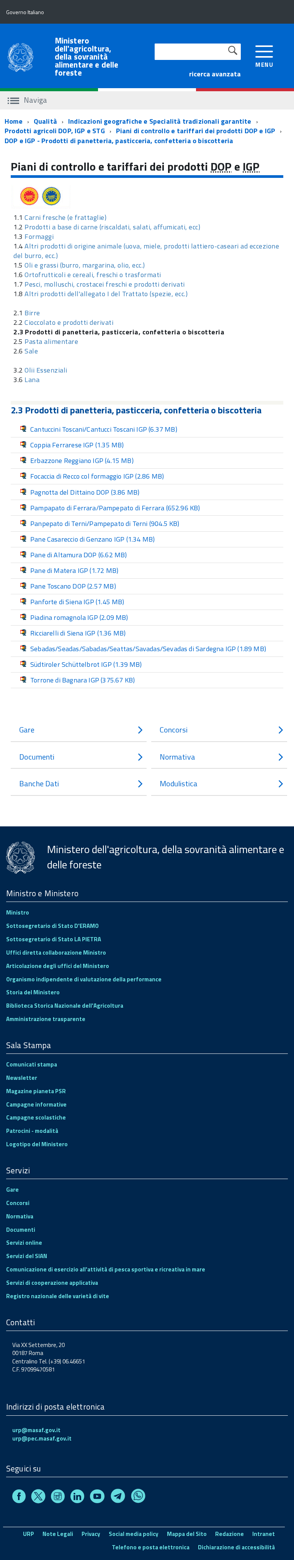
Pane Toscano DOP (73, 586)
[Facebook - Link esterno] (19, 1497)
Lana (31, 379)
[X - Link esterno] (38, 1497)
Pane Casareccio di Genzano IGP (92, 539)
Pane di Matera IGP (74, 570)
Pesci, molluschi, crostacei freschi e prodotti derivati (104, 284)
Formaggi (39, 236)
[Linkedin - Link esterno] (77, 1497)
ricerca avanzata (215, 74)
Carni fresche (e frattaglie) (65, 217)
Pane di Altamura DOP (78, 555)
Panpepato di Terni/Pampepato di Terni (105, 523)
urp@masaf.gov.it (36, 1430)
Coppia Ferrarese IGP (77, 445)
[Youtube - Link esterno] (97, 1497)
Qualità (45, 121)
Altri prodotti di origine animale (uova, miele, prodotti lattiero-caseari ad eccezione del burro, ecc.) (146, 251)
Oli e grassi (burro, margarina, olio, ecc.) (84, 265)
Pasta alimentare (51, 341)
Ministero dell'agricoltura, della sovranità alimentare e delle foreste (87, 57)
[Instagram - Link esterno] (58, 1497)
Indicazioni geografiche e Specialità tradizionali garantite (160, 121)
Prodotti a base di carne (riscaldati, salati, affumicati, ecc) (112, 227)
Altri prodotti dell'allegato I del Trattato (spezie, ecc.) (106, 294)
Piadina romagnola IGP (79, 617)
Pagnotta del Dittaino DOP (84, 492)
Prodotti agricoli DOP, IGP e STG (55, 131)
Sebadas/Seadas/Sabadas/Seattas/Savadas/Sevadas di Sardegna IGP (148, 649)
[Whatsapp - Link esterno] (138, 1497)
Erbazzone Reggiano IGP (82, 460)
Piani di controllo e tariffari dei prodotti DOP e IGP (196, 131)
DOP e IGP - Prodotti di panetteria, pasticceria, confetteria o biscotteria (119, 141)
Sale (31, 351)
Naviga (34, 100)
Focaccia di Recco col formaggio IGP (97, 476)
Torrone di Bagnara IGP (82, 680)
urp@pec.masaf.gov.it (42, 1438)
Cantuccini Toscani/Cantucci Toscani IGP (103, 429)
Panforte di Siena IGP (77, 602)
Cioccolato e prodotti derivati (68, 322)
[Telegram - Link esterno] (118, 1497)
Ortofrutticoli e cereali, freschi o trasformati (92, 274)
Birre (32, 313)
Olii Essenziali (45, 370)
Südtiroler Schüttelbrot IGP (86, 664)
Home (14, 121)
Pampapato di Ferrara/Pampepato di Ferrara (115, 508)
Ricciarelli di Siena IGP (78, 633)
